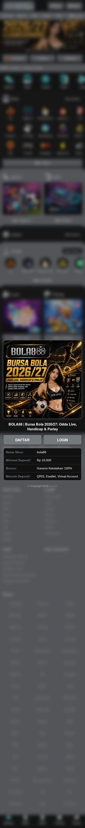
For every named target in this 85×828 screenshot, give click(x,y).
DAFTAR (22, 439)
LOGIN (62, 439)
